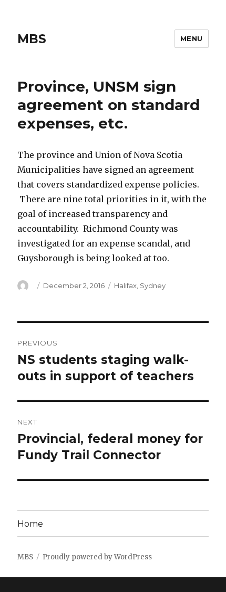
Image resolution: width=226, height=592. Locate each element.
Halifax (125, 285)
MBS (31, 39)
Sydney (153, 285)
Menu (191, 38)
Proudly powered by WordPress (97, 556)
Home (30, 524)
